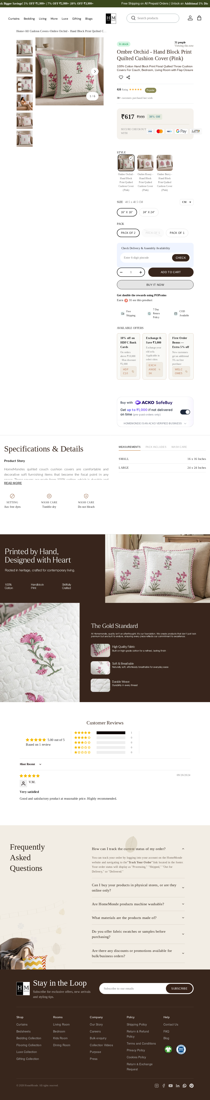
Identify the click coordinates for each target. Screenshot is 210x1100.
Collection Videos (101, 1045)
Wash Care (179, 447)
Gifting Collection (27, 1059)
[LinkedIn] (178, 1086)
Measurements (129, 447)
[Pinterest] (191, 1086)
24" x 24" (149, 212)
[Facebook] (164, 1086)
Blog (166, 1038)
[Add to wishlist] (121, 77)
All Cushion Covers (37, 31)
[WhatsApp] (185, 1086)
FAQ (166, 1031)
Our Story (96, 1024)
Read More (13, 483)
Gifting (76, 18)
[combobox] (153, 18)
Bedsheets (23, 1031)
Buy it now (155, 284)
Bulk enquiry (98, 1038)
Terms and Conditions (141, 1043)
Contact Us (170, 1024)
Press (93, 1059)
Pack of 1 (177, 232)
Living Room (61, 1024)
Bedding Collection (28, 1038)
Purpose (95, 1052)
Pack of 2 (128, 232)
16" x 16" (127, 212)
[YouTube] (171, 1086)
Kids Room (60, 1038)
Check (181, 257)
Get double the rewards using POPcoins (141, 295)
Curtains (22, 1024)
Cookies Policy (136, 1057)
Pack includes (156, 447)
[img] (30, 776)
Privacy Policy (136, 1050)
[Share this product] (129, 77)
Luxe (65, 18)
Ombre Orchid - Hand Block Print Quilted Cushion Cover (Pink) (78, 31)
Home (20, 31)
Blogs (88, 18)
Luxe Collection (26, 1052)
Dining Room (61, 1045)
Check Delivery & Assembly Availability (145, 248)
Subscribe (179, 988)
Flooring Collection (28, 1045)
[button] (199, 18)
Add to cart (171, 272)
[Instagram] (157, 1086)
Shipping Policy (137, 1024)
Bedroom (59, 1031)
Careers (95, 1031)
